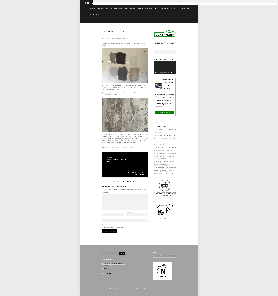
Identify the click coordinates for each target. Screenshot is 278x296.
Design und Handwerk (124, 38)
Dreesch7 (91, 3)
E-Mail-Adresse (129, 212)
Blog (155, 8)
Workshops (148, 8)
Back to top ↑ (141, 288)
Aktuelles (140, 8)
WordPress (120, 288)
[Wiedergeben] (155, 72)
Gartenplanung (184, 8)
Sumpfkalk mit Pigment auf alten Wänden (122, 147)
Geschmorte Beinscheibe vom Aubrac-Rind (114, 263)
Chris (114, 38)
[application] (165, 67)
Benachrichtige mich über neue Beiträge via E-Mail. (114, 227)
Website (104, 217)
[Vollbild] (174, 72)
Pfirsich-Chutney (107, 273)
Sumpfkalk (107, 147)
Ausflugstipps (164, 8)
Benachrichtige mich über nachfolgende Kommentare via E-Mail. (117, 224)
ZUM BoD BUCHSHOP (165, 112)
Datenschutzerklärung (132, 288)
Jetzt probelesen (167, 88)
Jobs (90, 14)
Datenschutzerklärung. (199, 3)
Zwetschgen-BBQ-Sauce (109, 265)
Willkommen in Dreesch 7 (95, 8)
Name (103, 212)
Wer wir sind (173, 8)
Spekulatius (106, 268)
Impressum (96, 14)
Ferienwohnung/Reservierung (114, 8)
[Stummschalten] (171, 72)
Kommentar (105, 192)
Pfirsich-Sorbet (107, 270)
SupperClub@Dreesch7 (130, 8)
